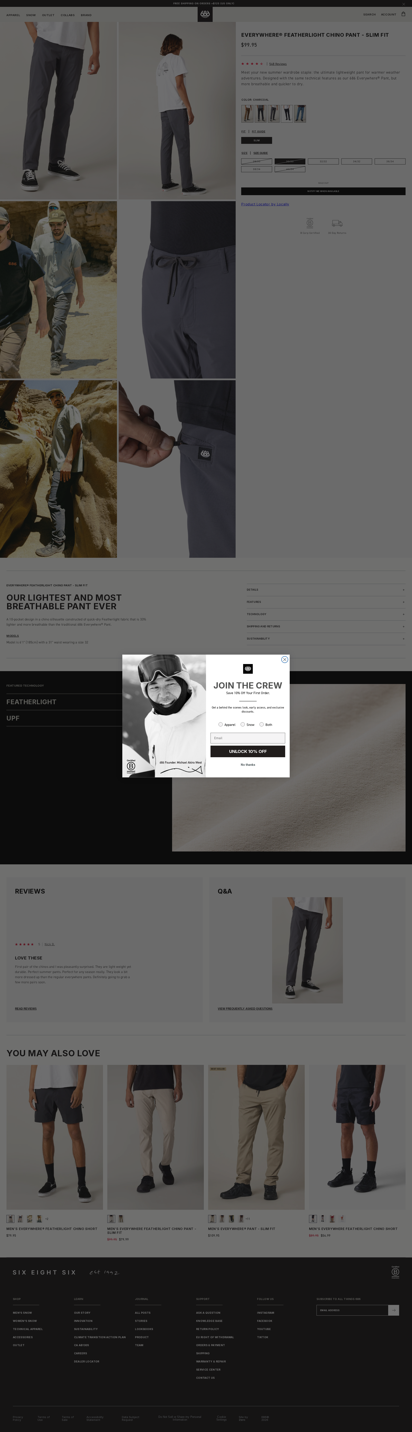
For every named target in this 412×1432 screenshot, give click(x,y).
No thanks (248, 764)
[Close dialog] (285, 659)
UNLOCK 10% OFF (248, 751)
